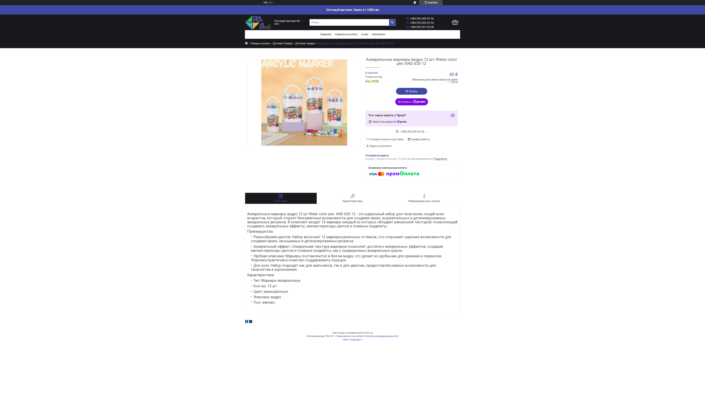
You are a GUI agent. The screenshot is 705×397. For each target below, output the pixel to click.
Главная (325, 34)
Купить (413, 91)
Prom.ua (369, 333)
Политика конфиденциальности (381, 336)
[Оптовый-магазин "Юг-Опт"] (259, 22)
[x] (250, 322)
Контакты (378, 34)
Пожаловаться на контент (349, 336)
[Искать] (392, 22)
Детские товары (305, 43)
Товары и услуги (346, 34)
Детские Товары (283, 43)
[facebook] (246, 322)
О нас (364, 34)
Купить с (407, 101)
